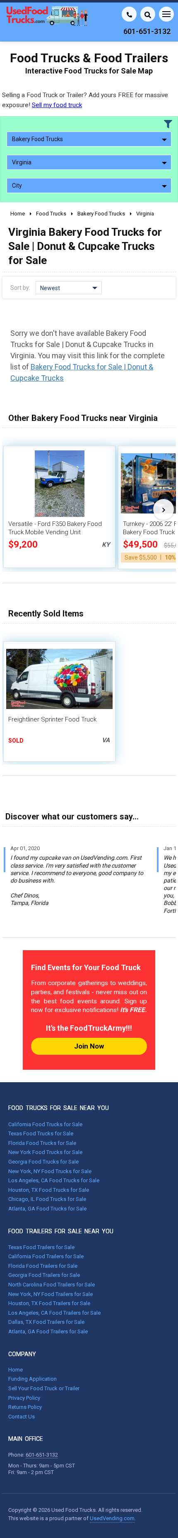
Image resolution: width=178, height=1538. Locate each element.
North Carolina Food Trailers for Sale (51, 1284)
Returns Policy (25, 1407)
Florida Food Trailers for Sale (42, 1266)
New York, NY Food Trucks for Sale (49, 1171)
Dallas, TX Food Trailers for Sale (46, 1322)
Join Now (89, 1046)
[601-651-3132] (129, 14)
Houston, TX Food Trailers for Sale (49, 1303)
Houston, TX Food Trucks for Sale (48, 1190)
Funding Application (32, 1379)
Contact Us (21, 1416)
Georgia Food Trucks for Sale (43, 1162)
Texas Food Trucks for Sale (40, 1133)
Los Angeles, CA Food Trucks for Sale (53, 1180)
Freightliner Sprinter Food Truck (52, 719)
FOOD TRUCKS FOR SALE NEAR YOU (58, 1108)
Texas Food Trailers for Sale (41, 1247)
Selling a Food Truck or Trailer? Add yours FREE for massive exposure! (85, 99)
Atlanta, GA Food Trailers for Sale (48, 1331)
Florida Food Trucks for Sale (42, 1143)
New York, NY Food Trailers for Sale (50, 1294)
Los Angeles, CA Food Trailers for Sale (54, 1313)
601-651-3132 (42, 1455)
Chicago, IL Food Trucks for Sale (47, 1199)
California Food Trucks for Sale (45, 1124)
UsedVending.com (112, 1518)
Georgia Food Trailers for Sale (44, 1275)
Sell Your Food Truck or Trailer (43, 1388)
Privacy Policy (24, 1398)
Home (15, 1370)
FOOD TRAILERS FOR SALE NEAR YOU (60, 1231)
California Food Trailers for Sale (46, 1256)
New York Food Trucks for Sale (45, 1152)
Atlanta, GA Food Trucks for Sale (47, 1208)
